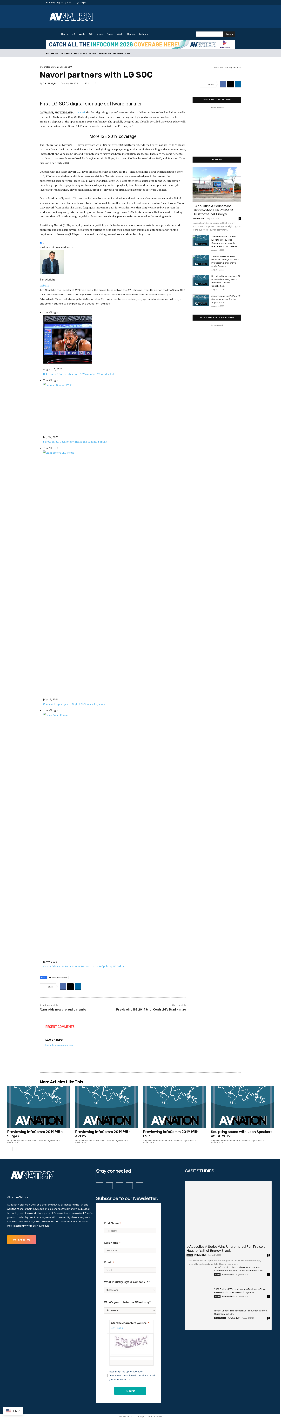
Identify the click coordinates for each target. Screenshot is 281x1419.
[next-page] (14, 1149)
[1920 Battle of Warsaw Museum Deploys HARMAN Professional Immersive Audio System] (201, 260)
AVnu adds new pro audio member (64, 1009)
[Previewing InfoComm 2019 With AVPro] (106, 1107)
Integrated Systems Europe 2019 (78, 53)
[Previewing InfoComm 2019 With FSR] (174, 1107)
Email (108, 1262)
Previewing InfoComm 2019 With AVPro (103, 1134)
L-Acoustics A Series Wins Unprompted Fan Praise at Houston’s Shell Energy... (213, 210)
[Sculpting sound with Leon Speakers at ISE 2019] (242, 1107)
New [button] (112, 1327)
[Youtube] (233, 3)
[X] (229, 3)
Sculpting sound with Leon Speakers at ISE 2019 (242, 1134)
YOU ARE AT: (52, 53)
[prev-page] (9, 1149)
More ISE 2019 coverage (112, 136)
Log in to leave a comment (59, 1045)
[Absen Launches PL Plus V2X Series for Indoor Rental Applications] (201, 300)
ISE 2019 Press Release (58, 977)
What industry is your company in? (127, 1282)
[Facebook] (218, 3)
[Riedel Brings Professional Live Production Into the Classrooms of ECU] (199, 1318)
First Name (111, 1223)
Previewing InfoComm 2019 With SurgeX (35, 1134)
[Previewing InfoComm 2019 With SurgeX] (38, 1107)
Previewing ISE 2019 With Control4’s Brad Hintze (151, 1009)
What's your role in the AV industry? (127, 1302)
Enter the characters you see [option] (128, 1323)
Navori (81, 112)
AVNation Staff (198, 218)
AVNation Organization (48, 1140)
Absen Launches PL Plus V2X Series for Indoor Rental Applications (226, 299)
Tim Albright (50, 83)
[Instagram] (221, 3)
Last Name (111, 1242)
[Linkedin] (225, 3)
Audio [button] (120, 1327)
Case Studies (220, 1318)
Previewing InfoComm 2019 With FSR (170, 1134)
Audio (189, 1255)
